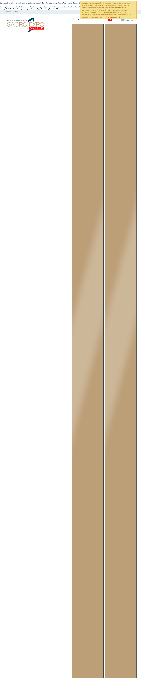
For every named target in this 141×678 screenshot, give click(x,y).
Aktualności (7, 12)
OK (118, 17)
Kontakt (15, 12)
